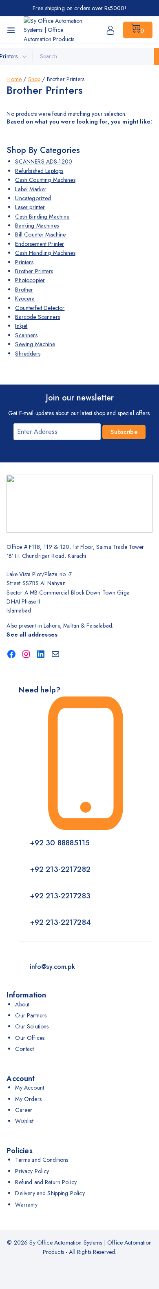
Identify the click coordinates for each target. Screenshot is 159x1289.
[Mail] (55, 654)
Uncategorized (33, 198)
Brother (24, 289)
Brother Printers (34, 271)
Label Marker (30, 189)
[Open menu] (11, 30)
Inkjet (21, 326)
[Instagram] (26, 654)
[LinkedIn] (41, 654)
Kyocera (25, 298)
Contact (24, 1049)
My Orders (28, 1099)
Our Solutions (32, 1026)
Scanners (26, 335)
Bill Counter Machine (40, 234)
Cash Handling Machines (45, 253)
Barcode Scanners (37, 317)
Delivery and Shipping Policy (49, 1193)
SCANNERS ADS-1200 (43, 161)
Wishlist (24, 1121)
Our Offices (29, 1038)
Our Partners (30, 1015)
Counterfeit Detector (39, 308)
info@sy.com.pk (52, 966)
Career (23, 1110)
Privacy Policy (32, 1171)
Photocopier (30, 280)
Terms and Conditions (41, 1160)
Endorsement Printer (39, 244)
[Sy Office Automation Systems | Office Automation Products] (54, 30)
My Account (29, 1087)
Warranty (26, 1205)
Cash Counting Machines (45, 180)
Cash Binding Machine (42, 216)
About (22, 1004)
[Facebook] (11, 654)
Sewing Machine (35, 344)
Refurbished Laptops (39, 171)
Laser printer (30, 207)
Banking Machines (36, 225)
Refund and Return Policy (46, 1182)
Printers (24, 262)
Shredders (27, 353)
